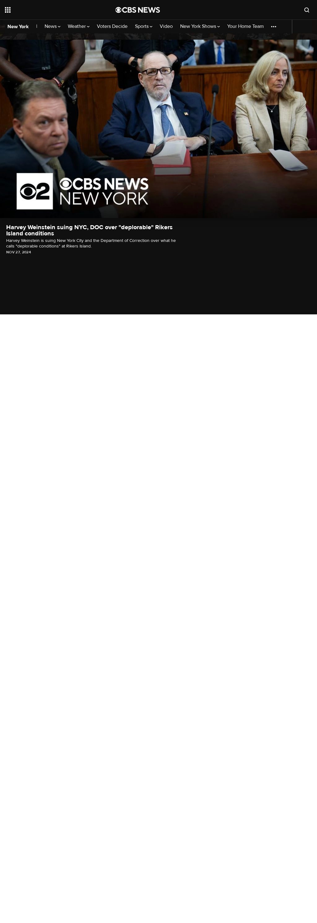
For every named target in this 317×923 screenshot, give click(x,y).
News (51, 26)
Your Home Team (245, 26)
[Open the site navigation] (49, 10)
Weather (77, 26)
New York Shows (198, 26)
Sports (142, 26)
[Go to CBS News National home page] (137, 10)
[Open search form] (307, 10)
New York (18, 27)
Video (166, 26)
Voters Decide (112, 26)
